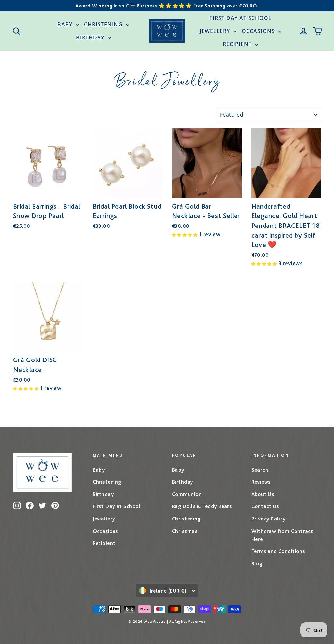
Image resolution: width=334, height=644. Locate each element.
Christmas (184, 531)
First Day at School (240, 18)
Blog (257, 563)
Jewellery (216, 31)
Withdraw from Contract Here (282, 535)
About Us (262, 494)
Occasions (259, 31)
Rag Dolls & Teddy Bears (202, 506)
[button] (185, 234)
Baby (65, 24)
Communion (187, 494)
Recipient (238, 44)
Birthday (91, 37)
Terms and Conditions (278, 551)
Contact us (265, 506)
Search (259, 469)
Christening (104, 24)
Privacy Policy (268, 518)
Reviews (261, 481)
